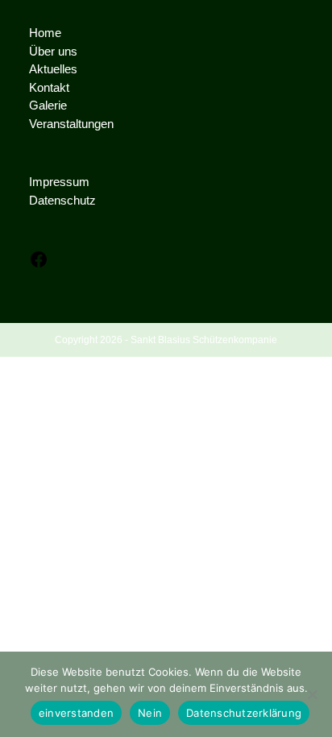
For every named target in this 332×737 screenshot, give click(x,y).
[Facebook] (38, 264)
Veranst (49, 123)
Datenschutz (62, 200)
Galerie (48, 105)
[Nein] (312, 694)
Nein (150, 712)
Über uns (53, 51)
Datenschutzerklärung (243, 712)
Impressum (59, 181)
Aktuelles (53, 69)
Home (45, 32)
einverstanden (76, 712)
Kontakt (49, 87)
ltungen (95, 123)
